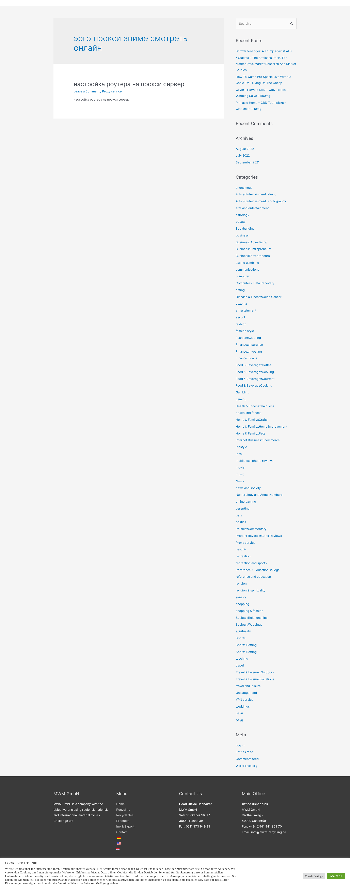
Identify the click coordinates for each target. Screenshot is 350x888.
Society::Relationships (252, 618)
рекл (239, 713)
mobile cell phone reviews (254, 461)
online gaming (246, 501)
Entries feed (244, 752)
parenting (243, 508)
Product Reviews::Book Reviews (259, 536)
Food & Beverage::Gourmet (255, 379)
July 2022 (243, 155)
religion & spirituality (250, 590)
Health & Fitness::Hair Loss (255, 406)
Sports (240, 638)
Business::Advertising (251, 242)
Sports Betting (246, 645)
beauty (240, 222)
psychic (241, 549)
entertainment (246, 310)
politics (241, 522)
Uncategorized (246, 693)
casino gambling (247, 263)
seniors (241, 597)
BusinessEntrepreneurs (253, 256)
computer (243, 276)
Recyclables (124, 815)
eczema (241, 303)
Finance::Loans (246, 358)
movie (240, 467)
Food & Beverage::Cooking (255, 372)
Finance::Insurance (249, 345)
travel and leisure (248, 686)
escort (240, 317)
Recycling (123, 810)
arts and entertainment (252, 208)
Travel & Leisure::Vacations (255, 679)
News (240, 481)
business (242, 235)
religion (241, 583)
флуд (239, 720)
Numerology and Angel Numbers (259, 495)
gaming (241, 399)
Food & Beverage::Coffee (254, 365)
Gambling (242, 392)
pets (239, 515)
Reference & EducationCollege (258, 570)
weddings (243, 706)
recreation (243, 556)
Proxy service (112, 91)
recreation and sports (251, 563)
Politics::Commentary (251, 529)
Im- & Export (125, 826)
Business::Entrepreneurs (253, 249)
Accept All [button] (336, 875)
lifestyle (241, 447)
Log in (240, 745)
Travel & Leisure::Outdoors (255, 672)
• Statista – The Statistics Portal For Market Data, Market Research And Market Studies (266, 64)
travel (240, 665)
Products (122, 821)
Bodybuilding (245, 228)
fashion (241, 324)
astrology (242, 215)
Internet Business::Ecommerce (258, 440)
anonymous (244, 188)
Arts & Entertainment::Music (256, 194)
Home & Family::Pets (250, 433)
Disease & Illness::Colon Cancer (259, 297)
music (240, 474)
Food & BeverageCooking (254, 385)
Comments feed (247, 759)
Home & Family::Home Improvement (261, 426)
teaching (242, 658)
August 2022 (245, 149)
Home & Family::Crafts (252, 420)
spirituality (243, 631)
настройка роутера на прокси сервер (129, 84)
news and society (248, 488)
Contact (121, 832)
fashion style (245, 331)
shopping (242, 604)
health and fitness (248, 413)
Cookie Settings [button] (314, 876)
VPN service (244, 699)
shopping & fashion (249, 611)
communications (247, 269)
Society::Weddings (249, 624)
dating (240, 290)
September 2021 (247, 162)
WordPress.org (246, 766)
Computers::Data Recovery (255, 283)
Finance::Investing (249, 351)
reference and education (253, 577)
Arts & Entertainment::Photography (261, 201)
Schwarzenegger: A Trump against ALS (264, 51)
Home (120, 804)
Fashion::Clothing (248, 338)
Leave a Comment (86, 91)
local (239, 454)
